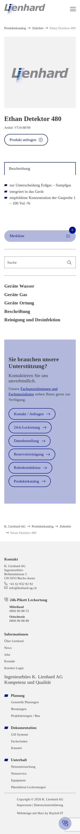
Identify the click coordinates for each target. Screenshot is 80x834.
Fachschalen (19, 741)
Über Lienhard (14, 641)
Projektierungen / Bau (25, 715)
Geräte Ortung (19, 302)
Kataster (16, 748)
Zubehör (38, 28)
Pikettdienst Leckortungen (28, 787)
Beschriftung (17, 311)
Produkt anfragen (23, 140)
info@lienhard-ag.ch (23, 588)
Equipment (18, 780)
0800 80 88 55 (19, 611)
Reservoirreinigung (29, 454)
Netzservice (19, 773)
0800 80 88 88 (19, 620)
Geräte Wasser (19, 286)
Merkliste (41, 234)
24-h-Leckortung (27, 427)
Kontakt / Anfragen (29, 414)
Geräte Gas (15, 294)
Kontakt (9, 661)
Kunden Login (14, 668)
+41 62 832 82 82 (21, 584)
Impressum (24, 805)
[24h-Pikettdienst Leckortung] (65, 823)
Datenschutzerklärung (48, 805)
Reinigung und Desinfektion (32, 319)
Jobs (7, 654)
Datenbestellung (26, 441)
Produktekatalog (15, 28)
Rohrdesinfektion (27, 467)
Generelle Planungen (25, 702)
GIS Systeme (19, 734)
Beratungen (18, 709)
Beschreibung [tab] (19, 168)
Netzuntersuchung (23, 766)
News (8, 648)
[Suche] (69, 262)
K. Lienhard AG (15, 526)
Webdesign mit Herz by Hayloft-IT (40, 813)
